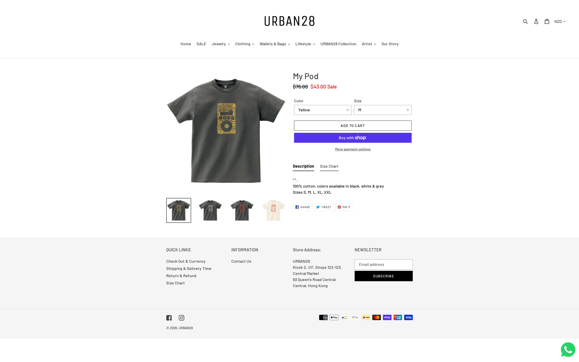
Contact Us (241, 261)
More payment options (353, 149)
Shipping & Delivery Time (188, 268)
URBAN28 (186, 328)
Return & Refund (181, 275)
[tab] (303, 167)
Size (358, 100)
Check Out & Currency (186, 261)
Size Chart (175, 282)
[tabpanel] (353, 184)
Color (299, 100)
